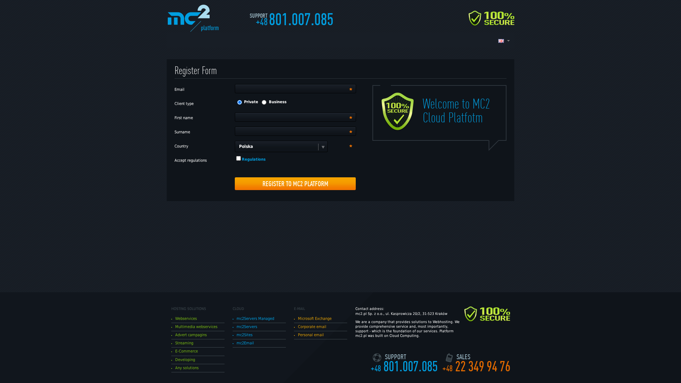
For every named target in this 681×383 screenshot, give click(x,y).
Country (181, 146)
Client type (184, 103)
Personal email (311, 335)
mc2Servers (247, 326)
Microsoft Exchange (315, 318)
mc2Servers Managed (255, 318)
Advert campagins (191, 335)
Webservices (186, 318)
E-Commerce (186, 351)
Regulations (254, 159)
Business (277, 102)
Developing (185, 359)
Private (251, 102)
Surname (182, 132)
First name (184, 118)
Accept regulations (191, 160)
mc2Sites (245, 335)
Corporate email (312, 326)
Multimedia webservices (196, 326)
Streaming (184, 343)
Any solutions (187, 368)
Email (179, 89)
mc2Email (245, 343)
